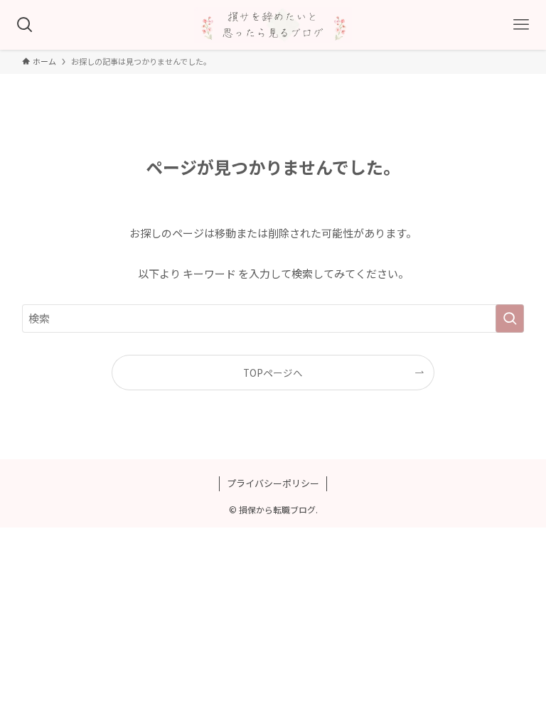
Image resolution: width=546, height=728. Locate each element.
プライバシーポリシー (273, 483)
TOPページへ (273, 372)
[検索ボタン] (25, 25)
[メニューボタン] (521, 25)
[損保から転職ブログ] (273, 25)
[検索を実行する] (510, 318)
